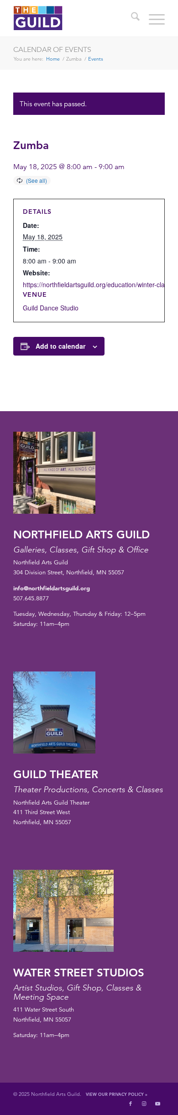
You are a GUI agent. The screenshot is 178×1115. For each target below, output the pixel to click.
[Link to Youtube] (158, 1103)
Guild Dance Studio (51, 307)
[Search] (131, 18)
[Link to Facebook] (130, 1103)
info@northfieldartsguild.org (51, 588)
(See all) (36, 180)
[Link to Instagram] (144, 1103)
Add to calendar (60, 346)
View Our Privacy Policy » (116, 1094)
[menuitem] (131, 18)
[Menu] (152, 18)
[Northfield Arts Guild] (73, 18)
